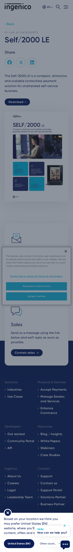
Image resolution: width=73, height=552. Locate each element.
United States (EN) (19, 543)
